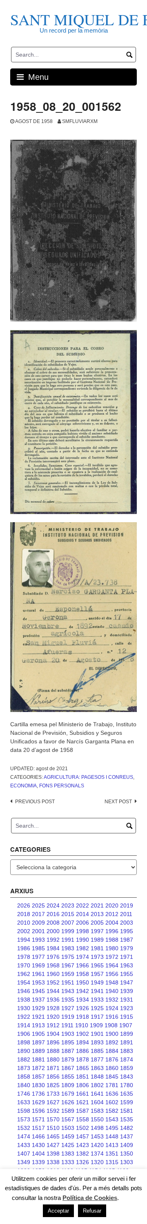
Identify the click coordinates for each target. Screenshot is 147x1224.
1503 (67, 1128)
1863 (97, 1068)
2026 (23, 905)
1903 (67, 1034)
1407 (23, 1153)
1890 (23, 1051)
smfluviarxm (80, 121)
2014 (82, 914)
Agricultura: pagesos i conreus (88, 777)
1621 (82, 1102)
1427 (53, 1145)
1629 (38, 1102)
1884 (111, 1051)
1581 (126, 1111)
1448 (111, 1136)
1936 (53, 999)
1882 (23, 1059)
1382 (82, 1153)
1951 (67, 982)
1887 (67, 1051)
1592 (53, 1111)
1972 (111, 957)
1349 (23, 1162)
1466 (38, 1136)
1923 (126, 1008)
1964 (111, 965)
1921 (38, 1016)
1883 (126, 1051)
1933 (97, 999)
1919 (67, 1016)
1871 (53, 1068)
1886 (82, 1051)
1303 (126, 1162)
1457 (82, 1136)
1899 (126, 1034)
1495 (111, 1128)
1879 (67, 1059)
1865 (82, 1068)
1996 (111, 931)
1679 (67, 1093)
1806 (82, 1085)
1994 (23, 939)
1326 (82, 1162)
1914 (23, 1025)
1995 (126, 931)
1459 (67, 1136)
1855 (67, 1076)
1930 (23, 1008)
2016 (53, 914)
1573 (23, 1119)
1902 (82, 1034)
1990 (82, 939)
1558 (82, 1119)
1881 (38, 1059)
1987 (126, 939)
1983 (67, 948)
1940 (111, 991)
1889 (38, 1051)
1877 (97, 1059)
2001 (38, 931)
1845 (111, 1076)
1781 (111, 1085)
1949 (97, 982)
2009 (38, 922)
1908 (111, 1025)
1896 (53, 1042)
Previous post (35, 801)
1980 (111, 948)
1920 (53, 1016)
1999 (67, 931)
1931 (126, 999)
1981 (97, 948)
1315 (111, 1162)
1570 (53, 1119)
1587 (82, 1111)
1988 (111, 939)
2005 (97, 922)
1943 (67, 991)
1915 (126, 1016)
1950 (82, 982)
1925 (97, 1008)
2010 (23, 922)
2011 (126, 914)
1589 (67, 1111)
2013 (97, 914)
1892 (111, 1042)
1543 (111, 1119)
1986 (23, 948)
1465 (53, 1136)
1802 (97, 1085)
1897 (38, 1042)
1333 (67, 1162)
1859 (126, 1068)
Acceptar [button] (58, 1211)
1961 (38, 974)
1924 (111, 1008)
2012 (111, 914)
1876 (111, 1059)
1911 (67, 1025)
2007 (67, 922)
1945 (38, 991)
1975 (67, 957)
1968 (53, 965)
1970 (23, 965)
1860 (111, 1068)
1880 (53, 1059)
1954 (23, 982)
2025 (38, 905)
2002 (23, 931)
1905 (38, 1034)
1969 (38, 965)
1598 (23, 1111)
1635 (126, 1093)
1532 (23, 1128)
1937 (38, 999)
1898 (23, 1042)
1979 (126, 948)
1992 (53, 939)
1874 (126, 1059)
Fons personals (61, 786)
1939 (126, 991)
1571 (38, 1119)
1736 (38, 1093)
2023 (67, 905)
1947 (126, 982)
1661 (82, 1093)
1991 (67, 939)
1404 (38, 1153)
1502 (82, 1128)
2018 (23, 914)
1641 (97, 1093)
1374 (97, 1153)
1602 (111, 1102)
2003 (126, 922)
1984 (53, 948)
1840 (23, 1085)
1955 (126, 974)
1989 (97, 939)
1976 (53, 957)
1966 (82, 965)
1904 (53, 1034)
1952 (53, 982)
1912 (53, 1025)
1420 (97, 1145)
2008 (53, 922)
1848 (97, 1076)
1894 (82, 1042)
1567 (67, 1119)
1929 (38, 1008)
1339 (38, 1162)
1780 (126, 1085)
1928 (53, 1008)
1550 (97, 1119)
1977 (38, 957)
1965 (97, 965)
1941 (97, 991)
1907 (125, 1025)
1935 (67, 999)
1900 (111, 1034)
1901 (97, 1034)
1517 (38, 1128)
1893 (97, 1042)
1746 (23, 1093)
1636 (111, 1093)
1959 (67, 974)
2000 (53, 931)
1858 (23, 1076)
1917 (97, 1016)
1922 (23, 1016)
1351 (111, 1153)
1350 (126, 1153)
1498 (97, 1128)
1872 (38, 1068)
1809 (67, 1085)
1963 (126, 965)
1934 (82, 999)
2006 (82, 922)
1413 (111, 1145)
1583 (97, 1111)
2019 (126, 905)
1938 (23, 999)
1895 (67, 1042)
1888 (53, 1051)
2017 (38, 914)
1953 (38, 982)
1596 (38, 1111)
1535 (126, 1119)
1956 (111, 974)
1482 (126, 1128)
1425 (67, 1145)
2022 (82, 905)
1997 (97, 931)
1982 (82, 948)
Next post (118, 801)
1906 (23, 1034)
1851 (82, 1076)
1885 (97, 1051)
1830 (38, 1085)
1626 (67, 1102)
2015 (67, 914)
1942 (82, 991)
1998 (82, 931)
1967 (67, 965)
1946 (23, 991)
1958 (82, 974)
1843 (126, 1076)
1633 (23, 1102)
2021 (97, 905)
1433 (23, 1145)
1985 (38, 948)
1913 (38, 1025)
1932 (111, 999)
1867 (67, 1068)
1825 (53, 1085)
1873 (23, 1068)
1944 (53, 991)
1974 (82, 957)
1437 (126, 1136)
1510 (53, 1128)
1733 (53, 1093)
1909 (96, 1025)
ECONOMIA (23, 786)
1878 (82, 1059)
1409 (126, 1145)
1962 (23, 974)
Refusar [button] (92, 1211)
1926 (82, 1008)
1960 (53, 974)
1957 (97, 974)
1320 (97, 1162)
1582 (111, 1111)
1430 (38, 1145)
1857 (38, 1076)
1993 (38, 939)
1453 (97, 1136)
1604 (97, 1102)
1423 (82, 1145)
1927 (67, 1008)
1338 (53, 1162)
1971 (126, 957)
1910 (81, 1025)
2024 (53, 905)
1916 (111, 1016)
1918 (82, 1016)
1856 (53, 1076)
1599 (126, 1102)
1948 (111, 982)
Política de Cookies (89, 1197)
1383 (67, 1153)
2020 (111, 905)
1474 (23, 1136)
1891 (126, 1042)
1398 (53, 1153)
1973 (97, 957)
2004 (111, 922)
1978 (23, 957)
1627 (53, 1102)
